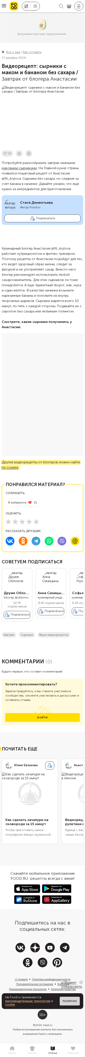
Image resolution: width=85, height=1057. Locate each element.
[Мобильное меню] (4, 6)
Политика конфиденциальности (51, 979)
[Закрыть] (81, 982)
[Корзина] (69, 6)
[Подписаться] (49, 765)
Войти (42, 717)
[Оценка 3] (22, 521)
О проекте (21, 979)
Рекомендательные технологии (28, 989)
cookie (10, 1004)
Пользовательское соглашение (34, 984)
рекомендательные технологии (27, 1001)
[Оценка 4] (29, 521)
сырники (26, 635)
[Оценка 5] (36, 521)
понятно (70, 1001)
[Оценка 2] (15, 521)
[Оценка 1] (8, 521)
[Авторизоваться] (78, 6)
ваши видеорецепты (53, 635)
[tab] (12, 1050)
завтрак (8, 635)
